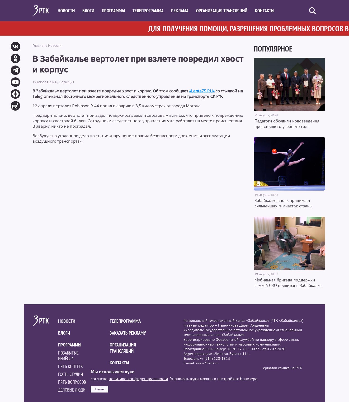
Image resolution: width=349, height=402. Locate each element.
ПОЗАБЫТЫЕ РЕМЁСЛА (68, 355)
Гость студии (70, 374)
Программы (113, 11)
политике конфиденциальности (138, 378)
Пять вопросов (72, 382)
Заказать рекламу (128, 333)
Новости (66, 11)
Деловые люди (71, 390)
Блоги (88, 11)
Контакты (264, 11)
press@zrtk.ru (207, 363)
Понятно (99, 389)
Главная (39, 45)
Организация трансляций (221, 11)
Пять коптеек (70, 366)
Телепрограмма (148, 11)
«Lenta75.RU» (202, 90)
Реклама (180, 11)
